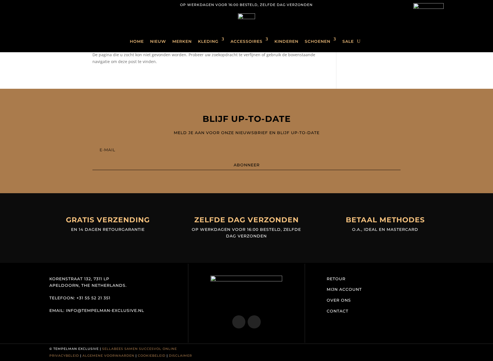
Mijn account (344, 289)
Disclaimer (180, 356)
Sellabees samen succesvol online (139, 349)
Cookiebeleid (151, 356)
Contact (337, 311)
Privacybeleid (64, 356)
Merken (182, 41)
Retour (336, 278)
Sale (348, 41)
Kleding (208, 41)
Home (137, 41)
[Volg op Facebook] (65, 4)
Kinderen (286, 41)
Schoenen (317, 41)
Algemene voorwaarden (108, 356)
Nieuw (158, 41)
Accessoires (246, 41)
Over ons (339, 300)
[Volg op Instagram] (53, 4)
